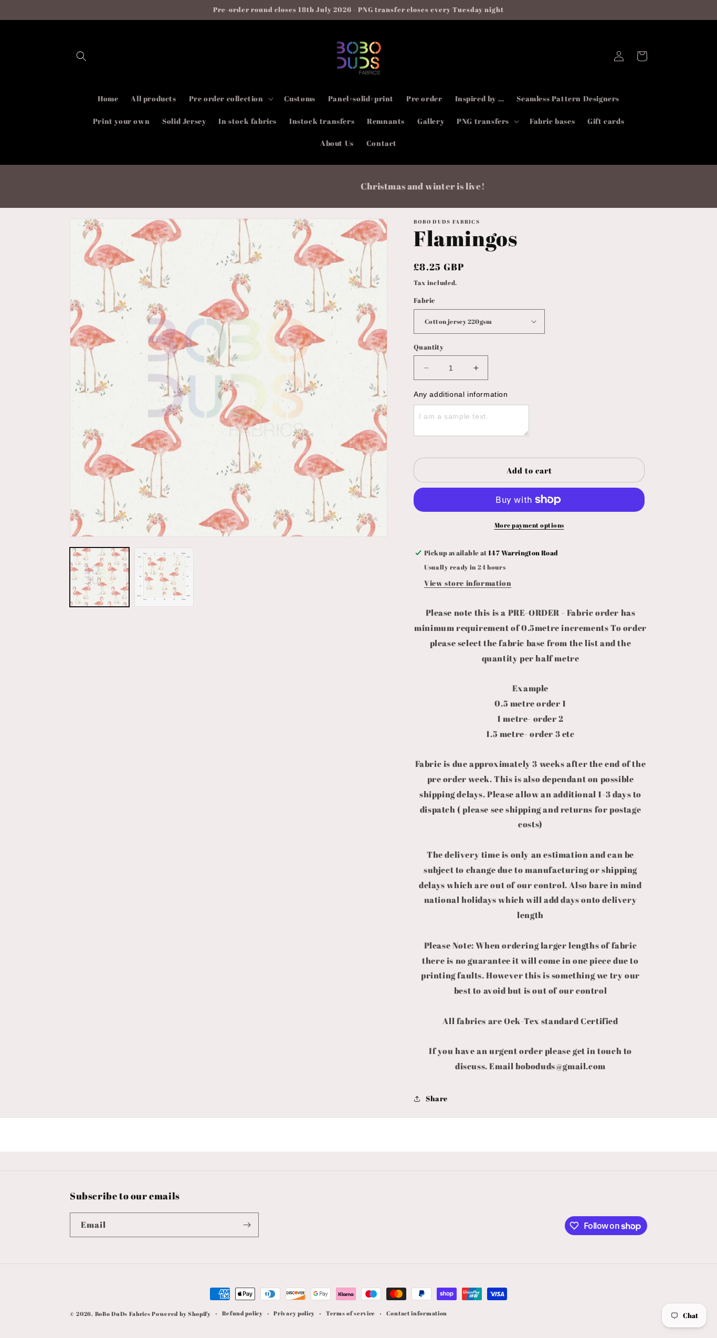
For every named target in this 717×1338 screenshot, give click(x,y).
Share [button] (437, 1098)
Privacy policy (294, 1313)
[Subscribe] (246, 1225)
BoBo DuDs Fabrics (123, 1314)
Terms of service (350, 1313)
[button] (81, 56)
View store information (467, 583)
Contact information (416, 1313)
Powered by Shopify (181, 1314)
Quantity (429, 347)
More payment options (529, 525)
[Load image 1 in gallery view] (99, 577)
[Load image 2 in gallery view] (164, 577)
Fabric (424, 300)
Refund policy (242, 1313)
